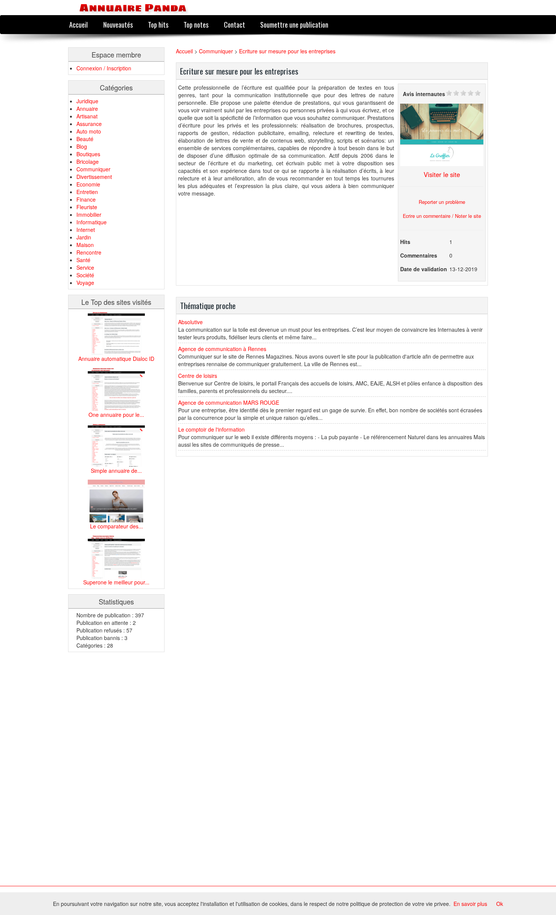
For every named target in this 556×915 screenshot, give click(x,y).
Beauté (84, 139)
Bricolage (87, 161)
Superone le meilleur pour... (116, 582)
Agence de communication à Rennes (222, 349)
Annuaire (87, 108)
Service (85, 267)
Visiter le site (442, 174)
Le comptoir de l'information (211, 429)
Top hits (158, 24)
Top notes (195, 24)
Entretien (87, 192)
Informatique (91, 222)
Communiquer (93, 169)
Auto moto (88, 131)
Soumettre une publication (294, 24)
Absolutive (190, 322)
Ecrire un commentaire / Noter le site (442, 216)
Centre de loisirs (197, 375)
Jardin (83, 237)
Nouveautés (118, 24)
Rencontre (88, 252)
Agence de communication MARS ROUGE (228, 402)
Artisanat (87, 116)
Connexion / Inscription (103, 68)
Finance (86, 199)
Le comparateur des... (116, 526)
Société (85, 275)
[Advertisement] (98, 770)
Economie (88, 184)
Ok (499, 903)
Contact (234, 24)
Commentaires (418, 255)
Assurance (89, 123)
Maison (85, 245)
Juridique (87, 101)
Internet (85, 229)
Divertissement (94, 176)
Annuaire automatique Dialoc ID (116, 358)
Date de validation (423, 269)
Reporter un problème (442, 202)
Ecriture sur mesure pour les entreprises (287, 51)
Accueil (78, 24)
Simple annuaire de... (116, 470)
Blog (81, 146)
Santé (83, 260)
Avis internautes (424, 94)
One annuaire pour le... (116, 414)
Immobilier (88, 214)
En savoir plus (470, 903)
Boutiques (88, 154)
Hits (405, 241)
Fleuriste (86, 207)
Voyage (85, 282)
